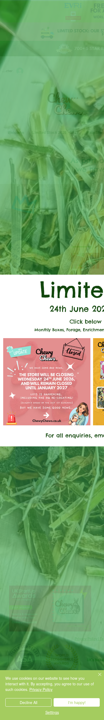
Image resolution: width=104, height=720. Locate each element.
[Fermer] (96, 677)
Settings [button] (52, 712)
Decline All (28, 702)
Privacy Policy (41, 689)
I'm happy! (77, 702)
